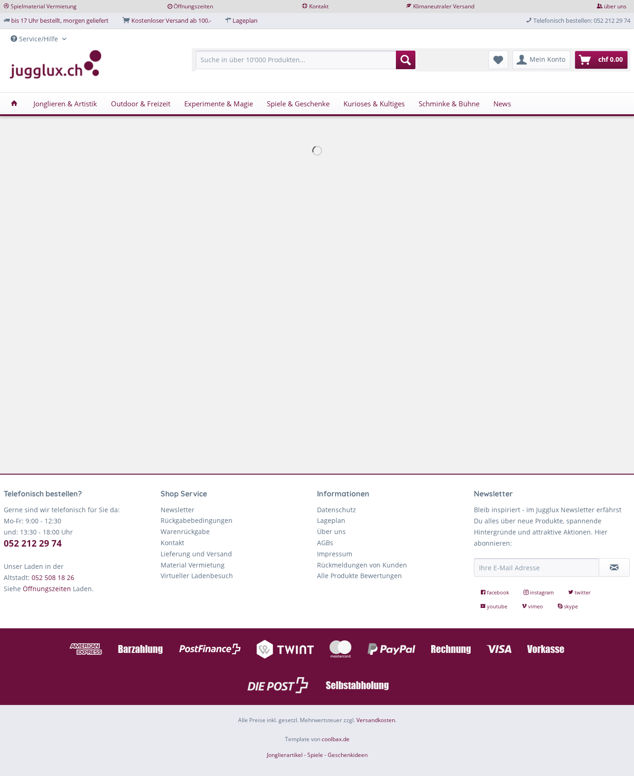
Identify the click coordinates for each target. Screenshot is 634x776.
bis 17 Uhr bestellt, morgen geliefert (60, 20)
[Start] (14, 103)
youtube (497, 606)
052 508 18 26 (53, 577)
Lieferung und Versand (196, 553)
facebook (498, 592)
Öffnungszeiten (193, 6)
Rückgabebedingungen (197, 520)
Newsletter (177, 509)
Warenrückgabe (185, 531)
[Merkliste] (498, 60)
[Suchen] (405, 60)
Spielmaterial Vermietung (44, 6)
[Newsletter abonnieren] (614, 567)
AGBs (325, 542)
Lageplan (245, 20)
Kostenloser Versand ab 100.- (171, 20)
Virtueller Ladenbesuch (197, 575)
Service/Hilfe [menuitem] (38, 38)
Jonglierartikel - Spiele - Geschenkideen (317, 755)
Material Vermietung (193, 565)
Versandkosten (375, 720)
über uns (615, 6)
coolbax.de (335, 739)
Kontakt (319, 6)
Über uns (331, 531)
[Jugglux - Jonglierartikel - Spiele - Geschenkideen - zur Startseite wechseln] (55, 64)
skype (570, 606)
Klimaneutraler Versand (443, 6)
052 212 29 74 (33, 543)
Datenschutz (336, 509)
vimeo (535, 606)
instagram (542, 592)
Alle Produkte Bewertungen (359, 575)
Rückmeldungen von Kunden (362, 565)
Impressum (334, 553)
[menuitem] (305, 64)
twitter (581, 592)
